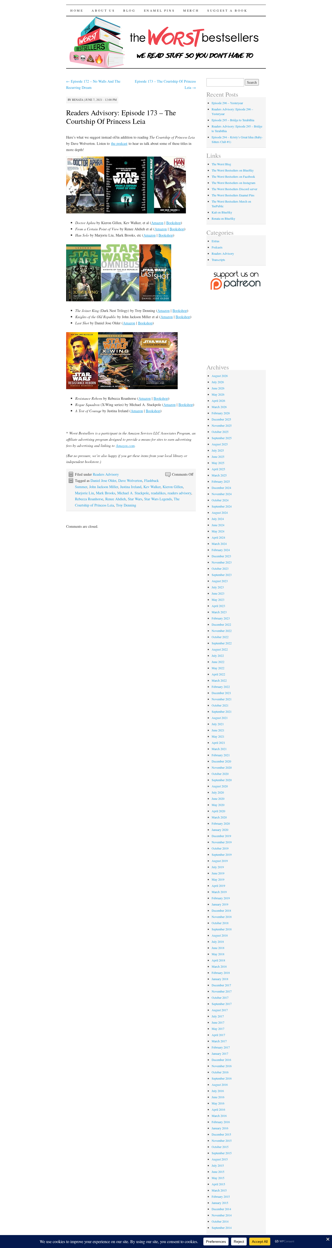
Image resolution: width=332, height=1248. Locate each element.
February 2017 (221, 1047)
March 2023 (219, 612)
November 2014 (222, 1215)
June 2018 (218, 948)
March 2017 (219, 1041)
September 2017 (222, 1004)
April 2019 (218, 885)
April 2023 (218, 606)
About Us (103, 10)
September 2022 (222, 643)
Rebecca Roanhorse (89, 498)
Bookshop (173, 222)
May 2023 (218, 599)
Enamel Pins (159, 10)
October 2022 (220, 637)
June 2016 (218, 1097)
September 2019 (222, 854)
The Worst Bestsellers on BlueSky (233, 170)
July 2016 (218, 1091)
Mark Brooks (105, 492)
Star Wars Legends (158, 498)
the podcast (119, 143)
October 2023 (220, 568)
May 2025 (218, 463)
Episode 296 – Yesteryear (227, 103)
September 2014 (222, 1227)
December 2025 (221, 419)
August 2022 (220, 649)
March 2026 (219, 407)
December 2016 (221, 1060)
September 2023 (222, 575)
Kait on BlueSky (222, 212)
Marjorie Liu (84, 492)
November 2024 (222, 494)
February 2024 (221, 550)
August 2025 (220, 444)
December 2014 (221, 1209)
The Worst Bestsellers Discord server (234, 189)
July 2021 (218, 724)
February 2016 (221, 1122)
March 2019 (219, 892)
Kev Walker (152, 486)
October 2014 (220, 1221)
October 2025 (220, 432)
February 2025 (221, 481)
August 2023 (220, 581)
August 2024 (220, 512)
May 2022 (218, 668)
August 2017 (220, 1010)
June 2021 (218, 730)
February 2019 (221, 898)
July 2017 (218, 1016)
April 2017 (218, 1035)
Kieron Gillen (173, 486)
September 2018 (222, 929)
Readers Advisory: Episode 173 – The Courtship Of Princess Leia (121, 117)
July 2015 (218, 1165)
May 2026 (218, 394)
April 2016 (218, 1109)
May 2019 (218, 879)
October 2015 (220, 1147)
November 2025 (222, 425)
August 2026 (220, 376)
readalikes (158, 492)
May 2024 (218, 531)
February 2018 (221, 973)
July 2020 (218, 792)
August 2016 (220, 1084)
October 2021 (220, 705)
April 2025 (218, 469)
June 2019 (218, 873)
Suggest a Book (227, 10)
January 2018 (220, 979)
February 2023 (221, 618)
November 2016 (222, 1066)
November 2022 (222, 631)
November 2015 (222, 1140)
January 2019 (220, 904)
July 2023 (218, 587)
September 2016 (222, 1078)
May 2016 (218, 1103)
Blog (129, 10)
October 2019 (220, 848)
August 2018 (220, 935)
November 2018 (222, 917)
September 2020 (222, 780)
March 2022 (219, 680)
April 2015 (218, 1184)
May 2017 (218, 1028)
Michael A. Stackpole (133, 492)
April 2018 (218, 960)
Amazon (157, 222)
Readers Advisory (106, 474)
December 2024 (221, 488)
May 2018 (218, 954)
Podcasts (217, 247)
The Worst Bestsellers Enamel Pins (233, 195)
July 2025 (218, 450)
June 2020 (218, 798)
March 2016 (219, 1116)
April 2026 (218, 400)
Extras (215, 241)
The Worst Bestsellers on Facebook (233, 176)
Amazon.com (125, 445)
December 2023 (221, 556)
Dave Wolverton (130, 480)
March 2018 (219, 966)
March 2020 (219, 817)
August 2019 (220, 861)
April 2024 (218, 537)
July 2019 (218, 867)
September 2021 (222, 711)
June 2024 (218, 525)
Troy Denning (126, 505)
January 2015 (220, 1203)
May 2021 (218, 736)
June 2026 (218, 388)
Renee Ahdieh (115, 498)
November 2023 (222, 562)
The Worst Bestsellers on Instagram (233, 183)
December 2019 (221, 836)
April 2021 (218, 742)
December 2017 (221, 985)
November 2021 (222, 699)
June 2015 (218, 1171)
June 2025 (218, 456)
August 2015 (220, 1159)
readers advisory (179, 492)
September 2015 (222, 1153)
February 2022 (221, 686)
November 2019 (222, 842)
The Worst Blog (221, 164)
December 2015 (221, 1134)
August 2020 (220, 786)
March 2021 (219, 749)
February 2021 (221, 755)
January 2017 (220, 1053)
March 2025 (219, 475)
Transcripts (218, 260)
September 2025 (222, 438)
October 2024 (220, 500)
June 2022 (218, 662)
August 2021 (220, 718)
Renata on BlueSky (223, 218)
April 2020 (218, 811)
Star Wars (135, 498)
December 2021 (221, 693)
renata (77, 100)
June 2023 (218, 593)
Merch (191, 10)
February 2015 (221, 1196)
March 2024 (219, 543)
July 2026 (218, 382)
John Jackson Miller (103, 486)
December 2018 (221, 910)
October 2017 (220, 997)
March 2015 (219, 1190)
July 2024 (218, 519)
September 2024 (222, 506)
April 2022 (218, 674)
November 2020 (222, 767)
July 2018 (218, 941)
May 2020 (218, 805)
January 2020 (220, 830)
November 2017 (222, 991)
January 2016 (220, 1128)
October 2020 (220, 774)
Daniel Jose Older (103, 480)
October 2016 (220, 1072)
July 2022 (218, 655)
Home (76, 10)
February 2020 (221, 823)
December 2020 (221, 761)
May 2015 (218, 1178)
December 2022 (221, 624)
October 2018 (220, 923)
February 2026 (221, 413)
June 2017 (218, 1022)
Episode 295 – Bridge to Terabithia (233, 120)
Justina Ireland (130, 486)
